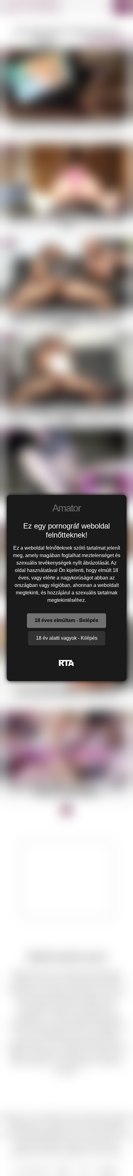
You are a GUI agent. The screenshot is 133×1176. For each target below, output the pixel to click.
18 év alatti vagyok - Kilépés (66, 638)
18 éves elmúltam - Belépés (66, 620)
